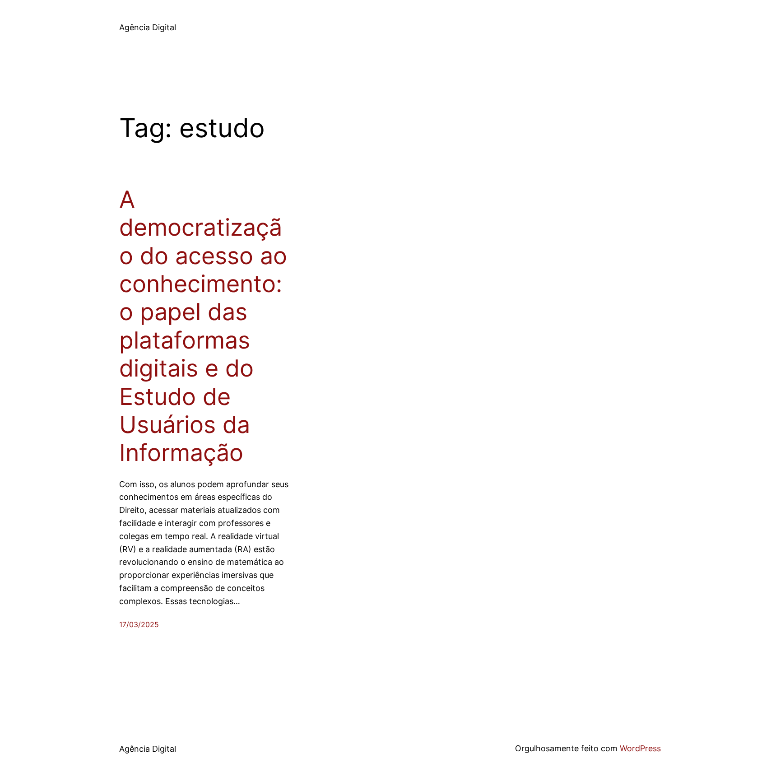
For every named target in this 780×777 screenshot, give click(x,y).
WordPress (640, 748)
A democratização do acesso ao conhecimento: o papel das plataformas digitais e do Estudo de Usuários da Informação (203, 326)
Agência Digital (147, 27)
